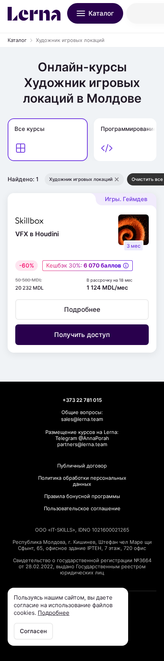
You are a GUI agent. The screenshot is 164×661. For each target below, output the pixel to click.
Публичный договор (82, 466)
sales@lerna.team (82, 419)
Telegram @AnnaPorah (82, 438)
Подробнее (53, 612)
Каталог (17, 40)
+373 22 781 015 (82, 400)
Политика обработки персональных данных (82, 481)
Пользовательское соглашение (82, 508)
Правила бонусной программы (82, 496)
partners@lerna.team (82, 444)
